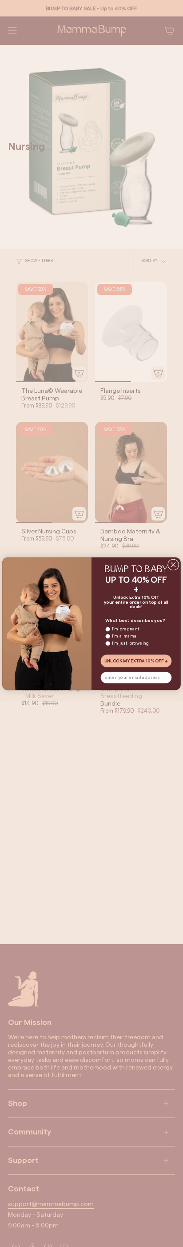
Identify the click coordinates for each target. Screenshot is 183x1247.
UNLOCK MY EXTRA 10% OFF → (136, 660)
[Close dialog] (173, 564)
